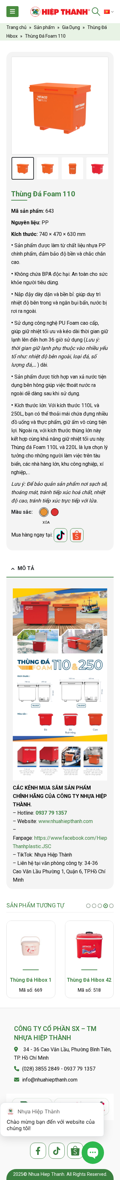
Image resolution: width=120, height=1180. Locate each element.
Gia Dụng (71, 27)
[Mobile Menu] (12, 11)
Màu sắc (21, 512)
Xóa (46, 522)
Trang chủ (16, 27)
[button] (88, 906)
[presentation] (19, 105)
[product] (30, 946)
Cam (44, 512)
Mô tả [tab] (26, 568)
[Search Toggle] (96, 11)
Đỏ (55, 512)
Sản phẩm (44, 27)
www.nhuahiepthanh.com (65, 821)
